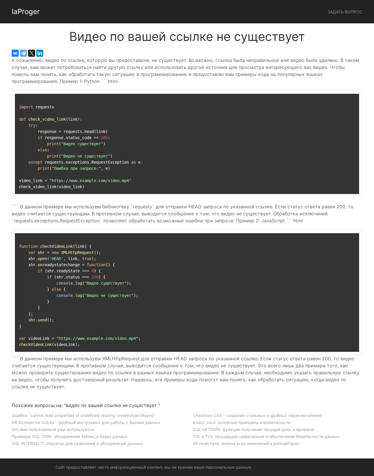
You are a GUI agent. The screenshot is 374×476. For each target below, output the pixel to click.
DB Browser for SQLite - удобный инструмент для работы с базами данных (86, 422)
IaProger (26, 11)
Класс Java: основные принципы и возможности (241, 422)
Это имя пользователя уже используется (53, 429)
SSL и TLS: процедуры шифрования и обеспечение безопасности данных (266, 436)
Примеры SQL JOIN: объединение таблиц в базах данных (70, 436)
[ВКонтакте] (15, 53)
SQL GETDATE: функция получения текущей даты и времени (253, 429)
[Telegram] (23, 53)
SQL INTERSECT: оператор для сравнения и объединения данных (77, 443)
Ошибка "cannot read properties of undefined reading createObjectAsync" (83, 415)
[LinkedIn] (39, 53)
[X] (31, 53)
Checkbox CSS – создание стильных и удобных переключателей (257, 415)
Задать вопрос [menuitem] (345, 11)
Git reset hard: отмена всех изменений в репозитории (246, 443)
